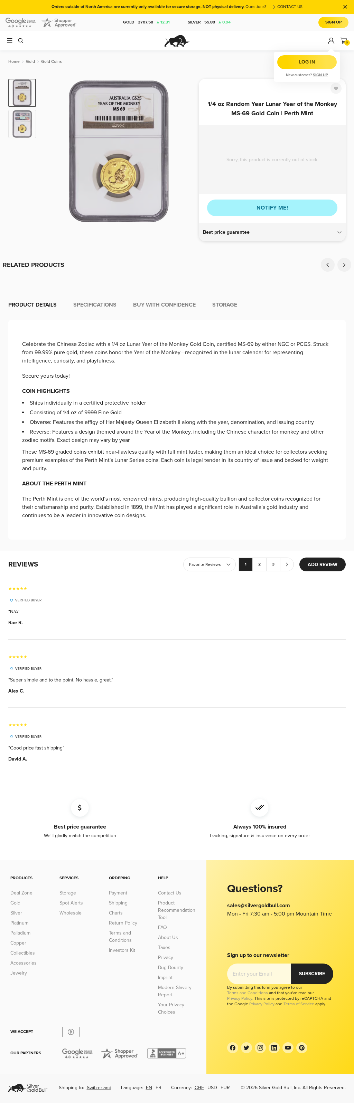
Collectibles (22, 953)
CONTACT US (289, 6)
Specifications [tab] (95, 304)
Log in (307, 62)
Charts (116, 913)
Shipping (118, 903)
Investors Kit (122, 950)
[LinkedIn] (274, 1047)
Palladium (20, 933)
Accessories (23, 963)
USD (212, 1088)
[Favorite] (336, 88)
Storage (67, 893)
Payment (118, 893)
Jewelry (18, 973)
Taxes (164, 947)
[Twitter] (246, 1047)
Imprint (165, 977)
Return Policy (123, 923)
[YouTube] (288, 1047)
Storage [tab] (224, 304)
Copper (18, 943)
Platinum (19, 923)
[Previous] (52, 151)
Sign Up (333, 22)
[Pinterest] (301, 1047)
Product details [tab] (32, 304)
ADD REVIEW (322, 565)
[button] (272, 232)
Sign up (320, 75)
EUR (225, 1088)
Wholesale (70, 913)
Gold (146, 22)
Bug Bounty (170, 967)
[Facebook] (232, 1047)
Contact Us (169, 893)
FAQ (162, 927)
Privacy (165, 957)
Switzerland (99, 1088)
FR (158, 1088)
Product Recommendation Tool (176, 910)
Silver (209, 22)
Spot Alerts (71, 903)
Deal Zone (21, 893)
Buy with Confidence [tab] (164, 304)
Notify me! (272, 207)
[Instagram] (260, 1047)
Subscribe (312, 974)
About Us (168, 937)
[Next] (185, 151)
